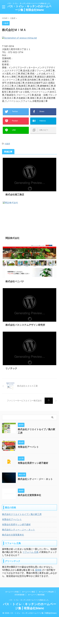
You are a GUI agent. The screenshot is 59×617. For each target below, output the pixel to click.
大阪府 (7, 144)
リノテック (11, 368)
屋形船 (38, 570)
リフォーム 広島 (31, 552)
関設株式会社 (12, 238)
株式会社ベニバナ (14, 281)
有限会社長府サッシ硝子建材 (33, 463)
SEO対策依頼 (19, 595)
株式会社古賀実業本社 (29, 495)
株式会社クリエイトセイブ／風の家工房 (22, 514)
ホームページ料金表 (46, 592)
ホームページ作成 (12, 592)
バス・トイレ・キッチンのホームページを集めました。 (29, 600)
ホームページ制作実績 (36, 595)
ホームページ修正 (28, 592)
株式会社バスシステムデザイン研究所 (25, 324)
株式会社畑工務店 (14, 194)
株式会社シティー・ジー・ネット (35, 479)
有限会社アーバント (28, 447)
